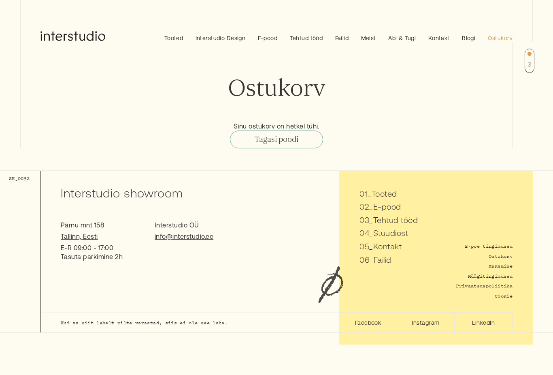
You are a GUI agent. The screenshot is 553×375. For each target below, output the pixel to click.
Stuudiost (390, 233)
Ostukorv (500, 38)
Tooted (173, 38)
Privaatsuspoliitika (484, 285)
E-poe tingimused (489, 245)
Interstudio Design (221, 38)
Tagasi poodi (276, 139)
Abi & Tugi (402, 38)
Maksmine (501, 265)
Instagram (425, 322)
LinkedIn (483, 322)
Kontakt (439, 38)
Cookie (504, 295)
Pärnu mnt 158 (82, 225)
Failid (342, 38)
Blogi (468, 38)
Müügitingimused (490, 275)
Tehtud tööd (306, 38)
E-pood (268, 38)
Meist (368, 38)
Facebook (368, 322)
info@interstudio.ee (184, 236)
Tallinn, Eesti (79, 236)
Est (529, 64)
